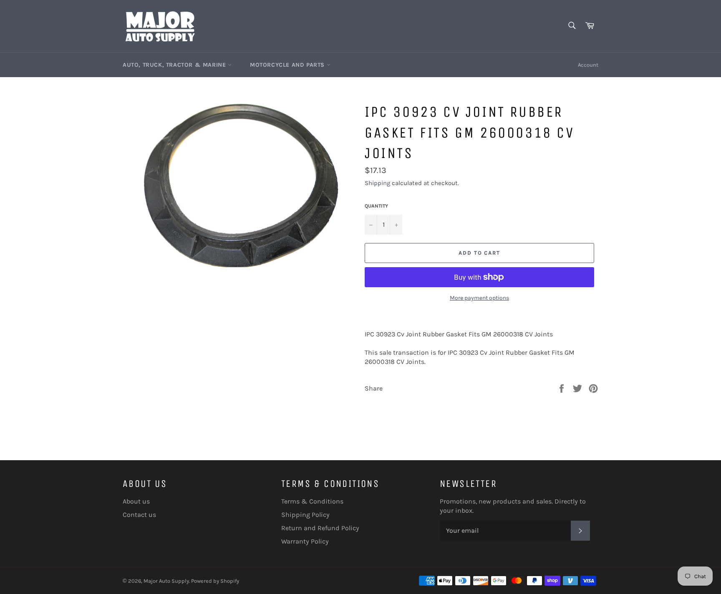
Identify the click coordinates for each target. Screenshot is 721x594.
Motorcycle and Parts (288, 64)
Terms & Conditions (312, 501)
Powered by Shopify (215, 581)
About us (136, 501)
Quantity (376, 206)
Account (588, 65)
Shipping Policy (305, 515)
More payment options (479, 297)
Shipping (377, 183)
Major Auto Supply (166, 581)
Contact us (139, 515)
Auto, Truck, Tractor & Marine (175, 64)
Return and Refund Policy (320, 528)
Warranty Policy (305, 541)
